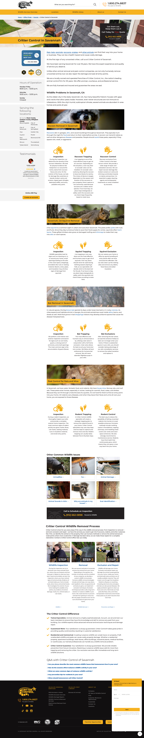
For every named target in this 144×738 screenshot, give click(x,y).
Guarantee (91, 702)
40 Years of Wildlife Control (97, 693)
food (65, 135)
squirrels (59, 52)
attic (68, 133)
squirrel (54, 228)
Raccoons (50, 133)
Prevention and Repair (107, 607)
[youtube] (27, 705)
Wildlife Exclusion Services (57, 694)
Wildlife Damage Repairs (56, 697)
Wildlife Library (77, 12)
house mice (101, 388)
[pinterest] (27, 711)
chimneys (99, 232)
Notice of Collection (104, 731)
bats (53, 52)
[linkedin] (31, 705)
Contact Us (91, 704)
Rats (48, 52)
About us (101, 12)
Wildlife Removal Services (56, 687)
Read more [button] (31, 178)
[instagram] (31, 711)
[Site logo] (25, 5)
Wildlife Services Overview (27, 12)
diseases (68, 137)
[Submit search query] (95, 4)
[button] (41, 171)
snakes (75, 52)
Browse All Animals (75, 692)
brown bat (70, 310)
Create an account (31, 197)
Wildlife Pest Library (74, 687)
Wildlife (58, 607)
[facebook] (23, 706)
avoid (97, 137)
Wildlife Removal (83, 607)
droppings (79, 314)
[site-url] (27, 691)
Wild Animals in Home (56, 692)
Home (20, 17)
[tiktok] (23, 711)
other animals (88, 52)
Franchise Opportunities (93, 722)
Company (91, 691)
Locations (54, 12)
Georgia (36, 17)
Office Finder (28, 17)
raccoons (67, 52)
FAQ (89, 695)
